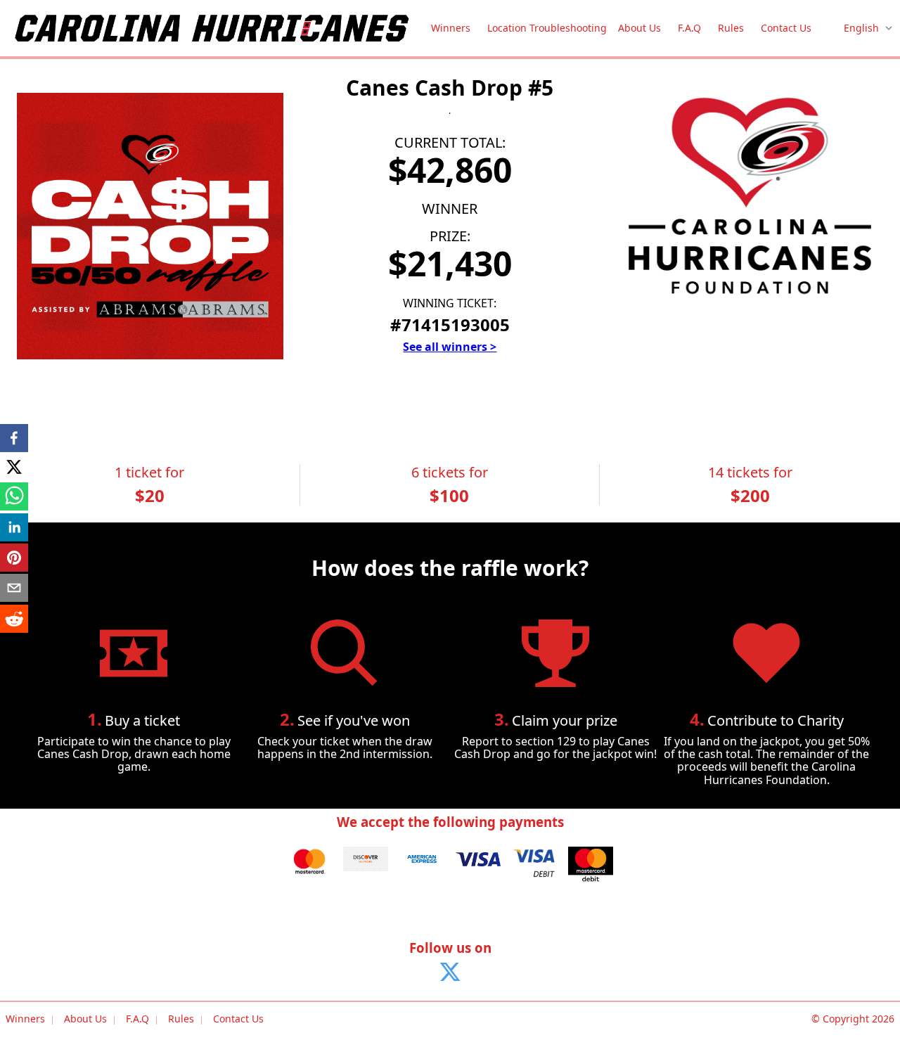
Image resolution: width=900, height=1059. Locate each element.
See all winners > (449, 346)
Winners (450, 28)
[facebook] (14, 439)
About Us (639, 28)
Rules (731, 28)
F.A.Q (689, 28)
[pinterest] (14, 559)
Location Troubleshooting (547, 28)
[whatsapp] (14, 497)
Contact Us (786, 28)
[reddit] (14, 620)
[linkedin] (14, 528)
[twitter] (14, 467)
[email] (14, 589)
